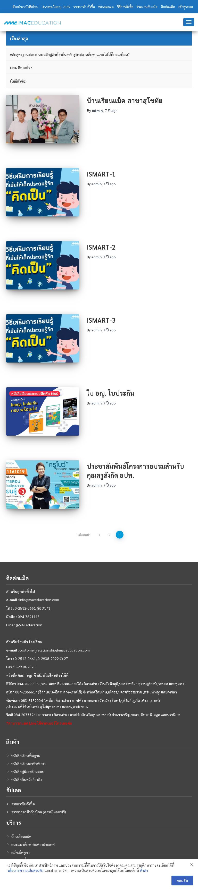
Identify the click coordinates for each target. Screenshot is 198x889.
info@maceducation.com (39, 599)
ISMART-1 (101, 174)
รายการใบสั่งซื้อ (84, 7)
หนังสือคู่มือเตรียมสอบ (27, 771)
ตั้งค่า (144, 870)
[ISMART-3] (42, 338)
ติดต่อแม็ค (168, 7)
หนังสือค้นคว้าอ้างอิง (26, 779)
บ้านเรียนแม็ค (21, 836)
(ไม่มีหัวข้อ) (18, 81)
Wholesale (106, 7)
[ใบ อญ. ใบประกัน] (42, 411)
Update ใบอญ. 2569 (56, 7)
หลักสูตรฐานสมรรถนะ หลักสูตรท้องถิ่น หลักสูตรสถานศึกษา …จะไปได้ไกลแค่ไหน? (70, 54)
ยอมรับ (182, 880)
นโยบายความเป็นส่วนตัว (26, 870)
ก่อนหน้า (84, 535)
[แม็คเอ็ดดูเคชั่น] (32, 23)
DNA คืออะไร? (21, 67)
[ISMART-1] (42, 192)
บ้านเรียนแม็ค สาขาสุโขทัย (124, 100)
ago (111, 111)
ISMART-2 (101, 247)
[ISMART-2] (42, 265)
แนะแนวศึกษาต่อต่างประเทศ (33, 844)
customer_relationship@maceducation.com (54, 650)
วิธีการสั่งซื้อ (125, 7)
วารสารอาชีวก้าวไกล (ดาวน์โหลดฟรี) (38, 811)
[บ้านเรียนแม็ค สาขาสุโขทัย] (42, 119)
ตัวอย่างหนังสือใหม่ (25, 7)
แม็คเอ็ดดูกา (20, 852)
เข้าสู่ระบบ (185, 7)
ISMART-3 (101, 320)
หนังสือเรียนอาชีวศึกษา (28, 763)
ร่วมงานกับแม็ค (147, 7)
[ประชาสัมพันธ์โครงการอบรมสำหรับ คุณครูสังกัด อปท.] (42, 484)
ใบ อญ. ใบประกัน (111, 393)
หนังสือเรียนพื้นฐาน (25, 755)
